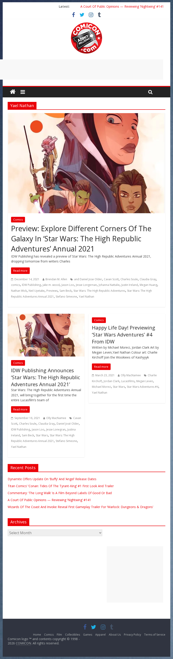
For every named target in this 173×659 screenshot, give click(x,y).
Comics (18, 220)
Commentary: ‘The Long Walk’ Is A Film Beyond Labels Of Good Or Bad (60, 493)
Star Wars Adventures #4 (142, 387)
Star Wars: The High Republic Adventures (99, 291)
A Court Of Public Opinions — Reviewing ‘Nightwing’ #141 (122, 6)
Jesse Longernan (86, 285)
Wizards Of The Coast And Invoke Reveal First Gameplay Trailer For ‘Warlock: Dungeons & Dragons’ (80, 507)
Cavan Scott (111, 279)
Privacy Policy (132, 635)
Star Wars (42, 435)
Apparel (100, 635)
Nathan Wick (19, 291)
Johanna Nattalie (109, 285)
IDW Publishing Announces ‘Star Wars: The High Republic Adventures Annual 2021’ (45, 377)
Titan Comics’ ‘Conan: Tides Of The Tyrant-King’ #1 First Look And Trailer (61, 486)
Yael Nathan (86, 296)
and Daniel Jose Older (88, 279)
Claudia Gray (148, 279)
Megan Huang (148, 285)
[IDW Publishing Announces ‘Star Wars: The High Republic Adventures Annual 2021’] (46, 316)
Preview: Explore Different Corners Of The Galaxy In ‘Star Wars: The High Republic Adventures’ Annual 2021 (81, 238)
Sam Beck (65, 291)
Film (59, 635)
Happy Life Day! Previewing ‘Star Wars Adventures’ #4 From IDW (123, 334)
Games (87, 635)
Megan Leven (144, 381)
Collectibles (72, 635)
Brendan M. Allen (56, 279)
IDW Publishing (31, 285)
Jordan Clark (111, 381)
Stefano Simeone (66, 296)
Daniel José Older (68, 424)
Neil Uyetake (37, 291)
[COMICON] (86, 23)
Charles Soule (129, 279)
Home (37, 635)
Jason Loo (67, 285)
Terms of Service (154, 635)
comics (15, 285)
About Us (115, 635)
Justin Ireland (129, 285)
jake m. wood (51, 285)
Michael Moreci (101, 387)
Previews (52, 291)
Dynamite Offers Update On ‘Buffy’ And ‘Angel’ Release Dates (52, 479)
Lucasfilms (127, 381)
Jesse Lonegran (56, 429)
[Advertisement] (135, 574)
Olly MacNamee (56, 418)
